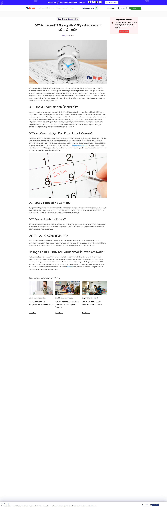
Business (52, 8)
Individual (41, 8)
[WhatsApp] (96, 8)
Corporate (65, 8)
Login (122, 8)
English (112, 8)
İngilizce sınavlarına (80, 146)
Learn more (93, 505)
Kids (47, 8)
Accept (155, 504)
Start (134, 8)
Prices (71, 8)
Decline (146, 504)
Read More (32, 313)
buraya (70, 267)
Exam (58, 8)
